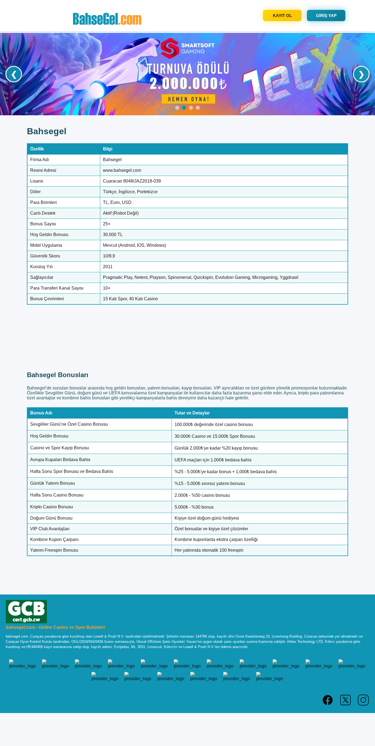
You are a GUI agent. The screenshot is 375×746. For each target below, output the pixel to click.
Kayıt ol (282, 15)
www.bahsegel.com (122, 170)
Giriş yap (326, 15)
